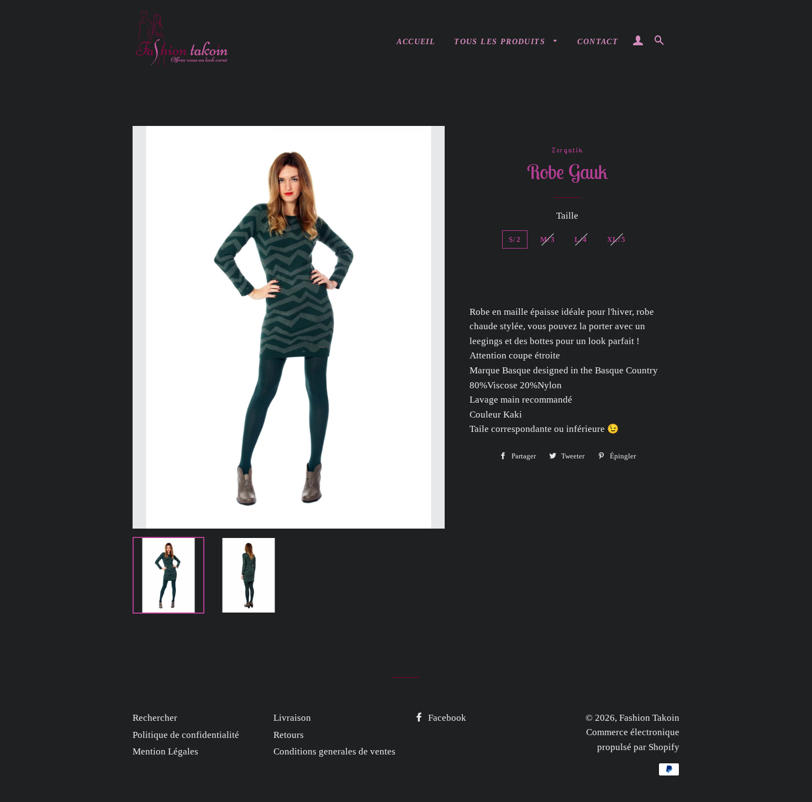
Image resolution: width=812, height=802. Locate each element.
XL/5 (616, 239)
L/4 (581, 239)
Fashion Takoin (649, 718)
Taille (567, 215)
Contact (597, 42)
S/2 (515, 239)
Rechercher (155, 718)
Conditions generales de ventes (334, 751)
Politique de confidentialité (186, 735)
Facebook (446, 718)
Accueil (416, 42)
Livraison (292, 718)
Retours (288, 735)
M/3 (547, 239)
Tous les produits (501, 42)
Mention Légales (165, 751)
